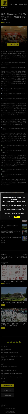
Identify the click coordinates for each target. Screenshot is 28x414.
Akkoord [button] (17, 216)
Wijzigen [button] (11, 216)
